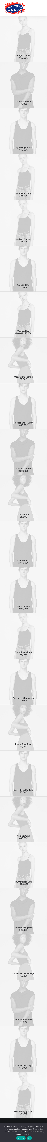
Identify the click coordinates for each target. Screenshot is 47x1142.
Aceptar (21, 1138)
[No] (43, 1132)
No (29, 1138)
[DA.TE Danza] (15, 8)
